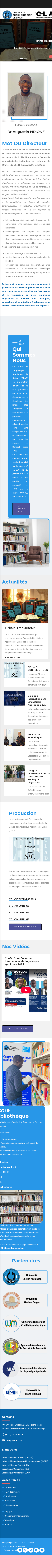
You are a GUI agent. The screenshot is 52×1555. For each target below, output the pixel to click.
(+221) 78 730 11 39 (14, 1434)
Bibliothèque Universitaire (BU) (15, 1469)
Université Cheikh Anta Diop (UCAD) (17, 1457)
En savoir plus (21, 509)
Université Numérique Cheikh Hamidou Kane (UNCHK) (25, 1461)
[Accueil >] (26, 13)
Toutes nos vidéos (17, 1029)
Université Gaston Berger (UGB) (15, 1465)
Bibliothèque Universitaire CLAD (16, 1473)
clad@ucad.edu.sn (13, 1440)
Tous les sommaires (25, 927)
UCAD (23, 1543)
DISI (15, 1543)
